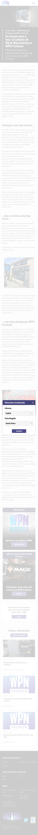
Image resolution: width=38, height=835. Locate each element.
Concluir (19, 431)
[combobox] (17, 413)
